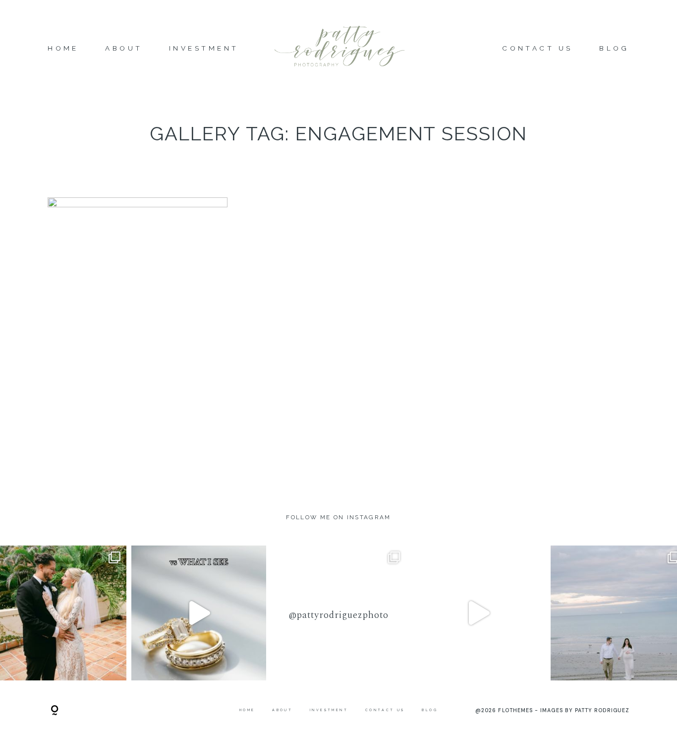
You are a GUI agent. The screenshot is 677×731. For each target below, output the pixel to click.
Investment (204, 48)
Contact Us (537, 48)
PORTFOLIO (137, 332)
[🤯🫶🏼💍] (478, 613)
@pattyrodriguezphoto (338, 615)
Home (63, 48)
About (123, 48)
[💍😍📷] (198, 613)
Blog (614, 48)
